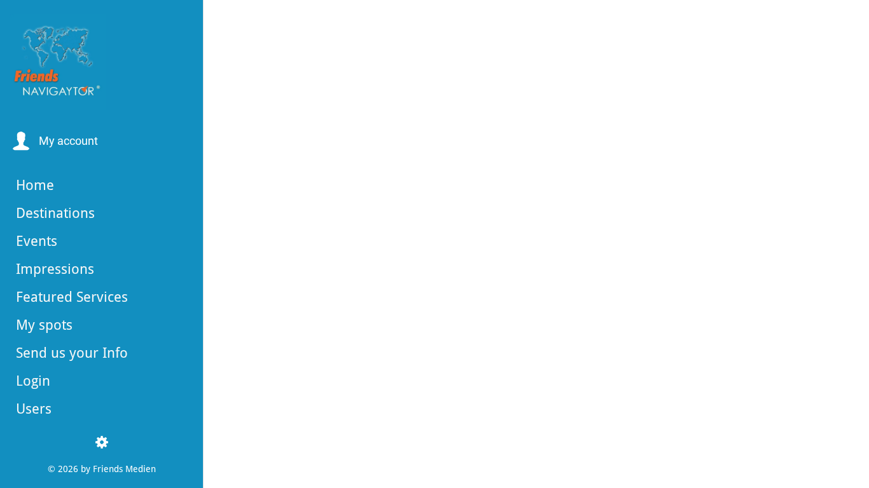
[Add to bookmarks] (529, 470)
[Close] (224, 20)
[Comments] (560, 470)
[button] (54, 141)
